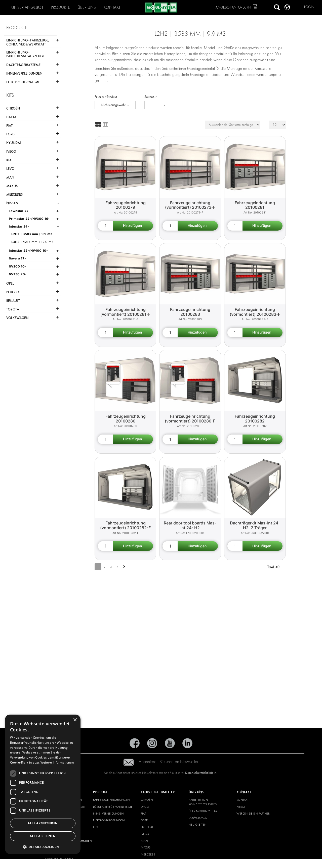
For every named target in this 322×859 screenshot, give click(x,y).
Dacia (145, 807)
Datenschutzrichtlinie (199, 773)
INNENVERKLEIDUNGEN (108, 813)
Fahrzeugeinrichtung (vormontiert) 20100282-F (125, 525)
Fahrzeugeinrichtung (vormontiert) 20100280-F (190, 418)
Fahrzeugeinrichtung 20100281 (255, 205)
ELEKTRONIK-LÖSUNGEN (109, 820)
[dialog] (42, 784)
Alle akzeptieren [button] (43, 823)
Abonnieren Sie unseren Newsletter (168, 761)
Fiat (143, 813)
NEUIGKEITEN (197, 824)
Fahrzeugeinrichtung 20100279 (125, 205)
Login (309, 7)
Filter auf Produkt (106, 97)
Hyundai (147, 827)
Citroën (147, 799)
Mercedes (148, 854)
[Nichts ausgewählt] (164, 105)
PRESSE (240, 807)
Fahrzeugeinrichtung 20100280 (125, 418)
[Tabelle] (105, 124)
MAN (144, 840)
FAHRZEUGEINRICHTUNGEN (111, 799)
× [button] (75, 720)
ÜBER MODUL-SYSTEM (203, 811)
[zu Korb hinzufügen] (133, 226)
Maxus (145, 847)
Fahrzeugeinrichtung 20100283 (190, 312)
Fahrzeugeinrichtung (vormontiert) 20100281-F (125, 312)
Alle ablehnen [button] (43, 836)
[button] (42, 846)
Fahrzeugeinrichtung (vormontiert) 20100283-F (255, 312)
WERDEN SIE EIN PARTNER (253, 813)
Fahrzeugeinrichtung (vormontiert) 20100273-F (190, 205)
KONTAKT (242, 799)
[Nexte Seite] (124, 566)
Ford (144, 820)
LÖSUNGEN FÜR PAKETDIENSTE (113, 807)
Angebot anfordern (233, 7)
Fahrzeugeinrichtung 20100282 (255, 418)
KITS (95, 827)
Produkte (60, 7)
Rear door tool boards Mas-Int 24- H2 (190, 525)
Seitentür (150, 97)
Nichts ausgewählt (114, 105)
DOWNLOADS (198, 818)
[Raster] (98, 124)
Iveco (145, 834)
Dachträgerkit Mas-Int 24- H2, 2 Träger (255, 525)
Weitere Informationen (57, 762)
